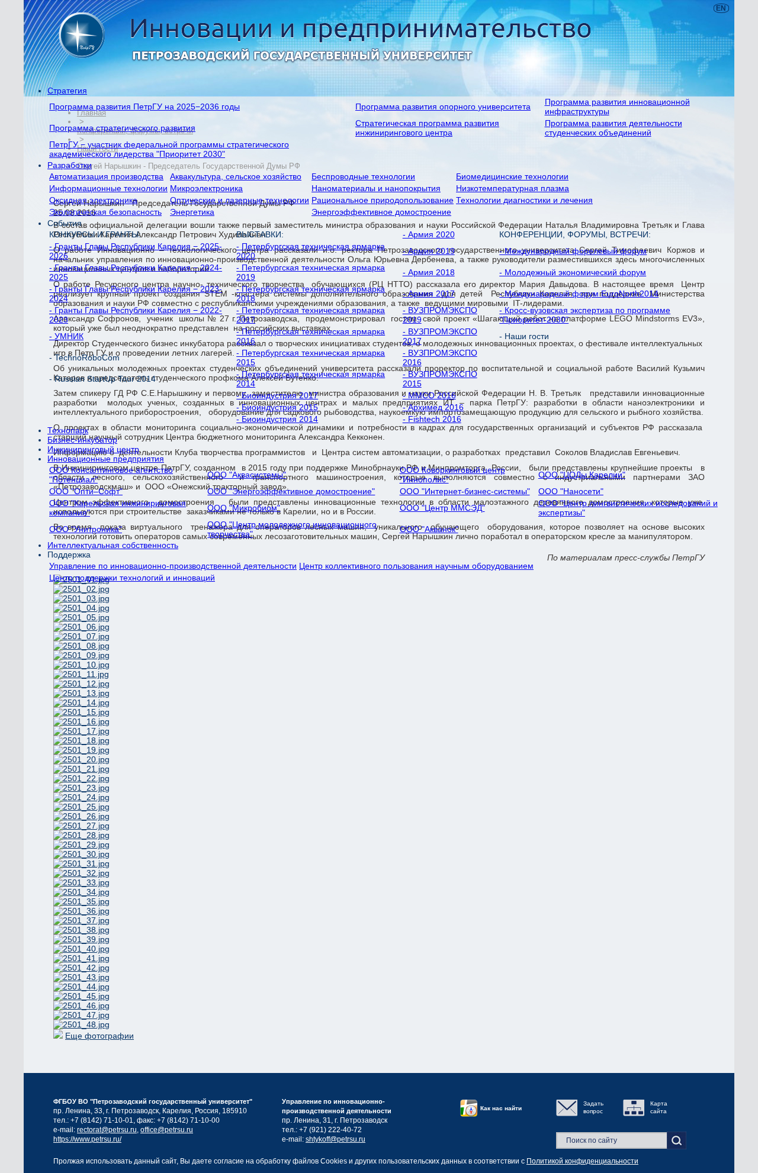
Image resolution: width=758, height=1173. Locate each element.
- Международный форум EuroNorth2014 (579, 293)
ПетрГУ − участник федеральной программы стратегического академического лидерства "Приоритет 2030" (169, 149)
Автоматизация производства (106, 176)
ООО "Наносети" (570, 491)
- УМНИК (66, 336)
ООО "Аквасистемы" (246, 474)
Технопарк (67, 430)
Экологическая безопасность (105, 212)
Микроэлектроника (206, 188)
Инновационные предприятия (105, 458)
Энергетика (192, 212)
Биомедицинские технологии (512, 176)
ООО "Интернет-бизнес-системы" (465, 491)
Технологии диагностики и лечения (524, 200)
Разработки (69, 165)
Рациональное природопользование (382, 200)
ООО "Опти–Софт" (86, 491)
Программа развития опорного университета (443, 106)
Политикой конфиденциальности (582, 1161)
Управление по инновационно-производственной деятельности (173, 566)
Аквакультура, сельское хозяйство (235, 176)
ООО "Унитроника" (85, 529)
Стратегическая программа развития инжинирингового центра (427, 127)
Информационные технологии (108, 188)
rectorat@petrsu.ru (107, 1130)
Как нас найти (501, 1108)
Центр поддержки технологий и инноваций (132, 577)
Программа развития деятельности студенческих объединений (613, 127)
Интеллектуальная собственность (112, 545)
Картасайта (658, 1107)
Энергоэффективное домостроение (381, 212)
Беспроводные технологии (363, 176)
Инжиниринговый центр (93, 449)
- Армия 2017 (429, 293)
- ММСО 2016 (429, 395)
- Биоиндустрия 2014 (277, 419)
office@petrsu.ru (166, 1130)
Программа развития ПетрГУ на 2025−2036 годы (144, 106)
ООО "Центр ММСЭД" (442, 508)
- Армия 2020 (429, 234)
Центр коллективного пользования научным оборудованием (416, 566)
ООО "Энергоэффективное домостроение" (291, 491)
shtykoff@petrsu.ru (335, 1139)
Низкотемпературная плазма (512, 188)
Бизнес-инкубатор (82, 439)
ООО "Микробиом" (243, 508)
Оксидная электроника (93, 200)
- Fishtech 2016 (432, 419)
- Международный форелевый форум (573, 251)
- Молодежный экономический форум (572, 272)
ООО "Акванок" (429, 529)
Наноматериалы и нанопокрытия (376, 188)
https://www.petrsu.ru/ (87, 1139)
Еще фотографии (99, 1035)
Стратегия (67, 90)
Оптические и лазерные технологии (239, 200)
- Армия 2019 (429, 251)
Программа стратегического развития (122, 128)
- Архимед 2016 (433, 407)
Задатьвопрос (593, 1107)
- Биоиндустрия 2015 (277, 407)
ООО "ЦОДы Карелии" (581, 474)
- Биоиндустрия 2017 (277, 395)
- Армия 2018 (429, 272)
